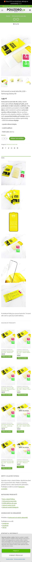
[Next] (28, 52)
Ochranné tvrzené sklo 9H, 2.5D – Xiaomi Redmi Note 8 (23, 352)
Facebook (5, 525)
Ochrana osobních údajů (19, 559)
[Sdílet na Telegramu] (17, 148)
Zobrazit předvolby (16, 555)
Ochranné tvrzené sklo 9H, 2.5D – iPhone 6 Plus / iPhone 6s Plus (8, 389)
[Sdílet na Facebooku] (5, 148)
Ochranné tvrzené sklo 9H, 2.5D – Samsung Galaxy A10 (7, 426)
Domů (8, 16)
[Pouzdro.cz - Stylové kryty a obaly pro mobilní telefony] (16, 10)
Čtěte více (20, 431)
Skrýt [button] (20, 3)
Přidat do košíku (17, 138)
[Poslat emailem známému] (11, 148)
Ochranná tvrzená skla (19, 16)
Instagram (5, 523)
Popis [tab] (2, 158)
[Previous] (3, 52)
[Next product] (14, 19)
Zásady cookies (9, 559)
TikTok (4, 527)
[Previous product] (17, 19)
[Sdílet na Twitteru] (8, 148)
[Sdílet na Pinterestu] (14, 148)
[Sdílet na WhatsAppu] (2, 148)
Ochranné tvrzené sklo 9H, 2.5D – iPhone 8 (23, 461)
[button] (2, 10)
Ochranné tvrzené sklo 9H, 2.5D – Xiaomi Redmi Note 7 (23, 426)
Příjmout (16, 551)
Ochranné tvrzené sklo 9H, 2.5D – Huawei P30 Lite (7, 462)
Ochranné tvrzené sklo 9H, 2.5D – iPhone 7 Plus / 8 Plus (24, 389)
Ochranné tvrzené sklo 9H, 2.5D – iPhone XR (7, 351)
